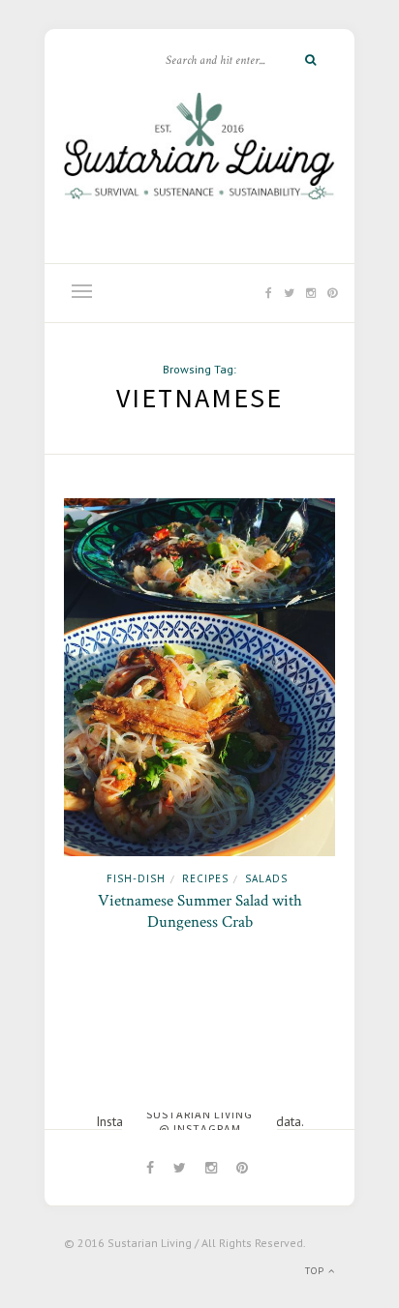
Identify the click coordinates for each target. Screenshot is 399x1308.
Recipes (205, 878)
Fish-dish (136, 878)
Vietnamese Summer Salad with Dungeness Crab (200, 911)
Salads (266, 878)
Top (316, 1270)
